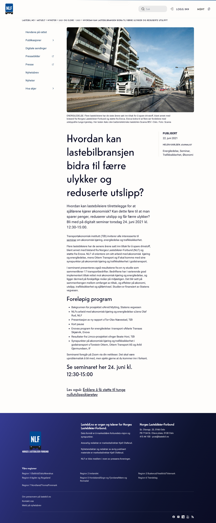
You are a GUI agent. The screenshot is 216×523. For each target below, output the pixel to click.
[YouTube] (178, 516)
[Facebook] (173, 516)
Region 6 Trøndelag (148, 477)
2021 (78, 20)
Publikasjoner (33, 40)
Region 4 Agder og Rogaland (36, 477)
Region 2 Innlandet (89, 473)
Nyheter (52, 20)
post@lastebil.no (160, 436)
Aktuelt (41, 20)
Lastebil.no (28, 20)
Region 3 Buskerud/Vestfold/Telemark (156, 473)
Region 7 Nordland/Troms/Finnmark (39, 485)
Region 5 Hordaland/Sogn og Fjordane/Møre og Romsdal (103, 479)
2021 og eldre (66, 20)
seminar (71, 239)
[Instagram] (187, 516)
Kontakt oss (28, 501)
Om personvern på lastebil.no (36, 496)
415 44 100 (145, 436)
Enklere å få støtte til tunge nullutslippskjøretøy (96, 392)
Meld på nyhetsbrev (31, 505)
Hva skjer (31, 88)
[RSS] (192, 516)
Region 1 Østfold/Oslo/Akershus (37, 473)
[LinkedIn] (183, 516)
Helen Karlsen (172, 144)
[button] (204, 9)
